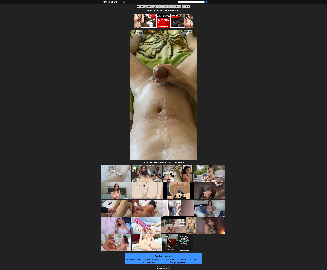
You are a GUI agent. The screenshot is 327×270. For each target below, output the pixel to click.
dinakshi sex (133, 259)
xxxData (157, 6)
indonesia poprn (190, 263)
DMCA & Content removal (163, 268)
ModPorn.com (176, 6)
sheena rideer (142, 263)
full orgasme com (169, 259)
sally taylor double (180, 259)
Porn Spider (186, 6)
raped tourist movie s (177, 261)
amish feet (159, 263)
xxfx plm (128, 259)
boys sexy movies (138, 261)
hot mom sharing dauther (193, 261)
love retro (139, 259)
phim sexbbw (196, 259)
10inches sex (130, 261)
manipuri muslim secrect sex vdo (149, 261)
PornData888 (166, 6)
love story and (188, 259)
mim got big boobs (177, 263)
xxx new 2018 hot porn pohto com (152, 259)
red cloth (159, 261)
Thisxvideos (149, 6)
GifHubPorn (140, 6)
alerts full (164, 261)
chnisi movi (151, 263)
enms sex (135, 263)
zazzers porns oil (166, 262)
